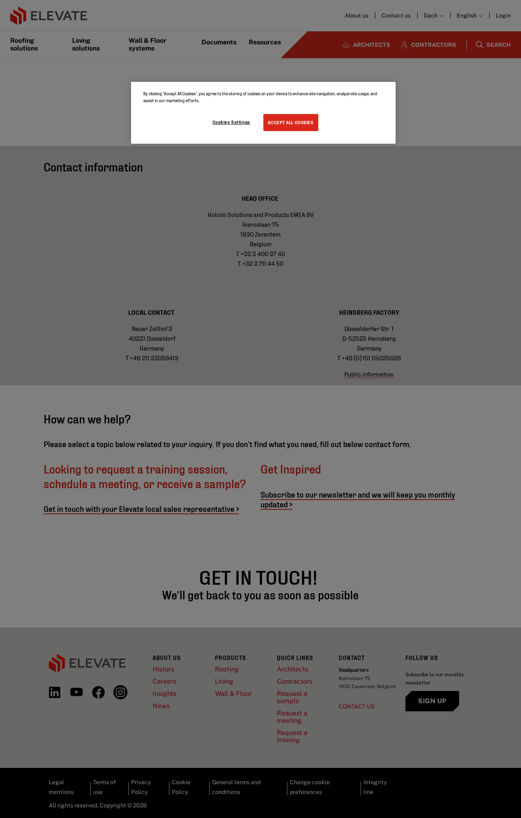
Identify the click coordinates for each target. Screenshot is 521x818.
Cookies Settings (231, 122)
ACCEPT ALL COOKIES (290, 122)
